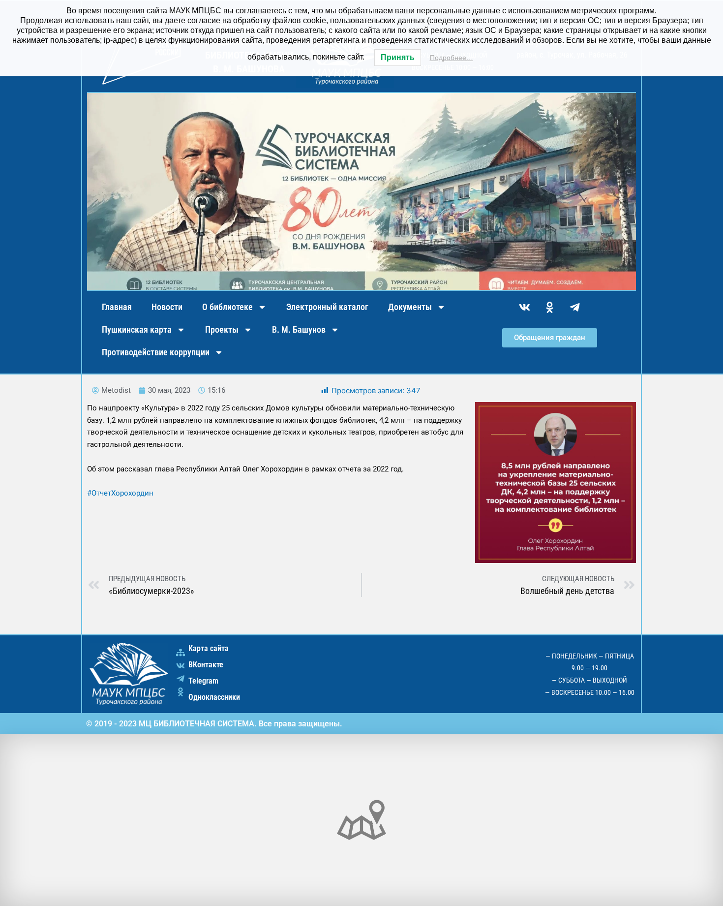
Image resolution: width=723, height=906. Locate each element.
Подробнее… (451, 58)
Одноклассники (214, 697)
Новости (166, 307)
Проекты (222, 329)
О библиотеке (227, 307)
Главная (117, 307)
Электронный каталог (327, 307)
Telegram (203, 681)
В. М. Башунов (299, 329)
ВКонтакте (205, 664)
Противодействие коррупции (156, 352)
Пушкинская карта (137, 329)
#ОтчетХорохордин (120, 493)
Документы (410, 307)
